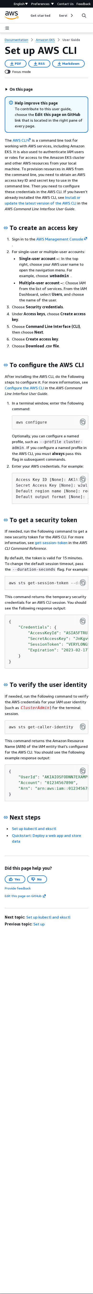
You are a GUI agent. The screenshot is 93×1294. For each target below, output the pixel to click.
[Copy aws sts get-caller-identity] (83, 726)
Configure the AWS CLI (24, 387)
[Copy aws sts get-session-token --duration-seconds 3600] (83, 582)
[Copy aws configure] (83, 422)
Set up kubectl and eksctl (34, 828)
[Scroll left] (27, 15)
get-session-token (51, 542)
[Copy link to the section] (6, 227)
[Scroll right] (71, 15)
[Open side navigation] (7, 28)
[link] (71, 39)
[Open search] (84, 15)
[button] (19, 89)
